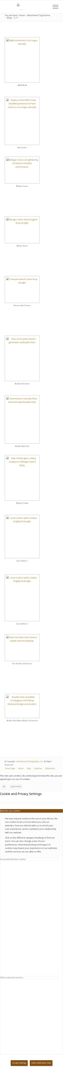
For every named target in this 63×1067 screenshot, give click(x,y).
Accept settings (19, 1062)
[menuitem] (46, 6)
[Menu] (53, 6)
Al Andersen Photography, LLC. (30, 761)
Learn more (15, 786)
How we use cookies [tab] (10, 810)
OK (4, 786)
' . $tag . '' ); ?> (11, 17)
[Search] (46, 6)
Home (22, 15)
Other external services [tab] (11, 977)
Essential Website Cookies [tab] (13, 859)
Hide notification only (41, 1062)
